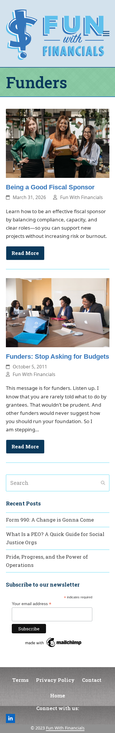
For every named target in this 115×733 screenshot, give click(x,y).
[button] (106, 33)
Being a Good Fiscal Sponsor (50, 187)
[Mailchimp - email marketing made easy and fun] (53, 647)
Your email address (31, 604)
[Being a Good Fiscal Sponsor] (57, 142)
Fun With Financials (81, 197)
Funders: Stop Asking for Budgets (57, 356)
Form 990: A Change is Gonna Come (50, 519)
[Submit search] (103, 483)
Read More (25, 253)
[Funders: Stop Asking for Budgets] (57, 312)
